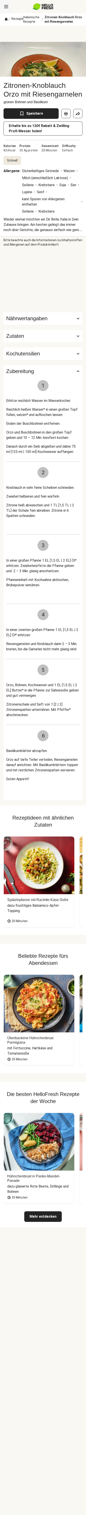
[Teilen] (77, 113)
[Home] (6, 19)
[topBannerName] (43, 33)
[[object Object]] (66, 113)
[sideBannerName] (43, 279)
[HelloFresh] (43, 6)
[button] (43, 336)
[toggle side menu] (6, 6)
